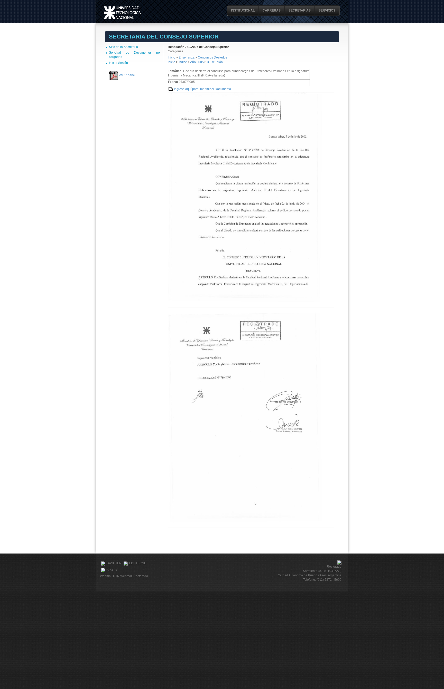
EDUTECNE (137, 563)
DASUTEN (114, 563)
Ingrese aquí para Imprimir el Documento (202, 89)
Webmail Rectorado (134, 576)
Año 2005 (197, 62)
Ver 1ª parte (127, 75)
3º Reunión (215, 62)
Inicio (171, 57)
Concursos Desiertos (212, 57)
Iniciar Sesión (118, 63)
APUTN (112, 570)
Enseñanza (187, 57)
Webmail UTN (109, 576)
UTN (122, 12)
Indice (183, 62)
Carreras (272, 10)
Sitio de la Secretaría (123, 47)
